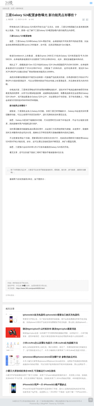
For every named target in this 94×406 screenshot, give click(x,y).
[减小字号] (87, 19)
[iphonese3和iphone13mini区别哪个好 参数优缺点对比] (13, 360)
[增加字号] (83, 19)
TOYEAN (60, 404)
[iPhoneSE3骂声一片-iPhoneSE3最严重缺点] (13, 388)
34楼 (14, 401)
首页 (12, 8)
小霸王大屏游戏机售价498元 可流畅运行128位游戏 (30, 371)
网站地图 (58, 401)
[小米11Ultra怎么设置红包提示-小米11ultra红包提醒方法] (13, 346)
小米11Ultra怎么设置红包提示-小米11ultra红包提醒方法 (50, 343)
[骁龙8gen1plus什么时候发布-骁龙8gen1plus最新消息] (13, 332)
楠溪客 (10, 19)
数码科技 (19, 8)
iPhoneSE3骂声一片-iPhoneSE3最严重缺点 (44, 384)
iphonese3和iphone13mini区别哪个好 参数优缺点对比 (50, 357)
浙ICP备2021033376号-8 (72, 401)
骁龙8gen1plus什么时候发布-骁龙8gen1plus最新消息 (49, 329)
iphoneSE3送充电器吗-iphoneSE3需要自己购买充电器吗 (51, 315)
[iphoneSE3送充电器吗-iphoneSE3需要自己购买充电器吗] (13, 318)
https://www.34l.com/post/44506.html (30, 288)
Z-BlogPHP (43, 404)
